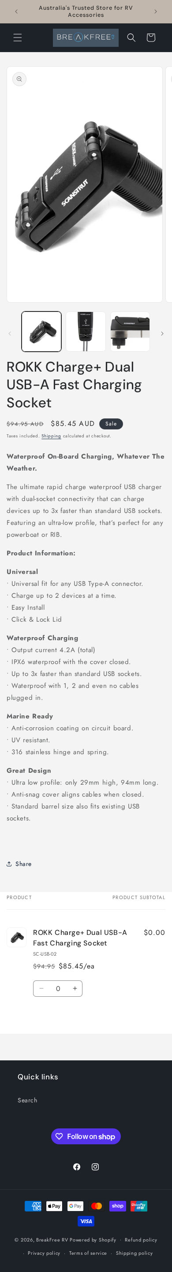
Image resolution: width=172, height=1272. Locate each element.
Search (27, 1100)
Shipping (51, 436)
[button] (17, 37)
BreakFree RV (52, 1239)
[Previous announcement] (16, 11)
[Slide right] (162, 333)
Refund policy (141, 1239)
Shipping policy (134, 1253)
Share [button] (23, 863)
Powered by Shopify (93, 1239)
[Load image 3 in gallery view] (130, 331)
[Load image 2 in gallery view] (85, 331)
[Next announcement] (155, 11)
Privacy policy (44, 1253)
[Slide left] (9, 333)
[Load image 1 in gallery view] (41, 331)
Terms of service (88, 1253)
